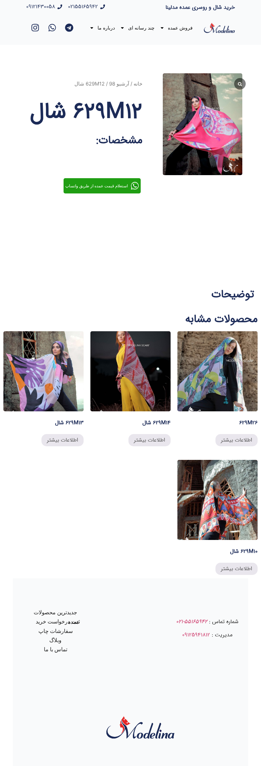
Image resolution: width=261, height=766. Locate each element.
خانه (138, 84)
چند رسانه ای (141, 27)
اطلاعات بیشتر (236, 440)
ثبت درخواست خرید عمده (58, 622)
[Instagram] (35, 27)
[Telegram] (69, 27)
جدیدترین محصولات (55, 612)
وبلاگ (55, 640)
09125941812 (196, 635)
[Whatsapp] (52, 27)
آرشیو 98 (119, 84)
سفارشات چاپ (55, 631)
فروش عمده (180, 27)
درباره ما (106, 27)
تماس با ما (55, 649)
